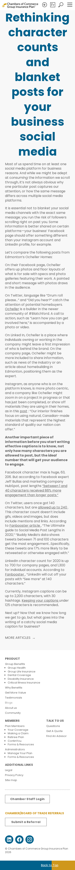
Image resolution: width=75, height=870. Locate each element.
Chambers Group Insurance (20, 5)
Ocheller (12, 309)
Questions (53, 726)
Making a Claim (18, 733)
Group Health (17, 668)
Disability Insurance (21, 679)
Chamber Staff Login (27, 799)
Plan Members (15, 726)
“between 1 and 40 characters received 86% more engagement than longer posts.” (36, 490)
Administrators (15, 749)
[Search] (61, 4)
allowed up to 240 (53, 507)
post (23, 411)
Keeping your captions (40, 600)
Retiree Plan (16, 737)
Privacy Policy (14, 775)
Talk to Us (55, 721)
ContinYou (14, 741)
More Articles (17, 637)
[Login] (45, 4)
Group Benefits (15, 664)
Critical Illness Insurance (24, 683)
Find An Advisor (56, 736)
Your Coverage (18, 730)
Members (12, 721)
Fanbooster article (25, 525)
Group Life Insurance (21, 671)
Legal (8, 770)
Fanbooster (15, 574)
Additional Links (19, 765)
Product (12, 659)
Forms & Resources (21, 744)
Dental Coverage (19, 675)
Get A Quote (54, 731)
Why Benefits (13, 688)
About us (11, 708)
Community (13, 713)
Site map (11, 780)
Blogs (8, 703)
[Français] (53, 4)
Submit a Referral (25, 822)
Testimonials (13, 698)
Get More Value (15, 693)
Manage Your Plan (20, 753)
